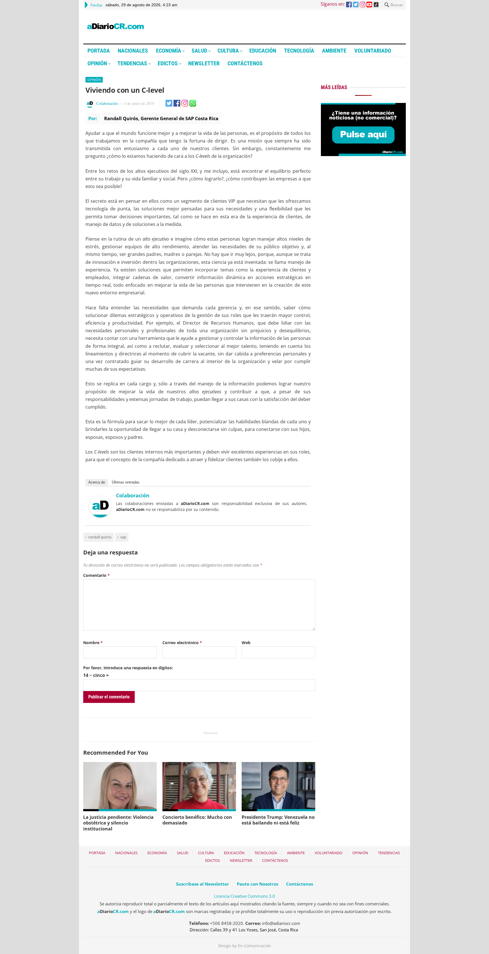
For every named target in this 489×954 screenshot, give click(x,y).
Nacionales (133, 50)
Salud (199, 50)
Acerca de (96, 482)
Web (246, 642)
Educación (262, 50)
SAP (123, 536)
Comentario (96, 575)
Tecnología (299, 50)
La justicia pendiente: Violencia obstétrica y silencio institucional (118, 823)
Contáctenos (245, 63)
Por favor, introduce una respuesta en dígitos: (128, 667)
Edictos (168, 63)
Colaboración (107, 103)
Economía (168, 50)
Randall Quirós (99, 536)
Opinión (97, 63)
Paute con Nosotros (257, 884)
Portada (98, 50)
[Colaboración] (100, 516)
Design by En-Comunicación (244, 945)
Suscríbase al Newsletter (202, 884)
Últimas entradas (126, 482)
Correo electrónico (182, 642)
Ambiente (334, 50)
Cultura (228, 50)
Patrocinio (211, 733)
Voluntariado (372, 50)
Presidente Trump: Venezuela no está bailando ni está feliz (278, 820)
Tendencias (132, 63)
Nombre (93, 642)
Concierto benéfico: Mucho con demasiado (197, 820)
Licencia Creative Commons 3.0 (244, 896)
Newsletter (204, 63)
